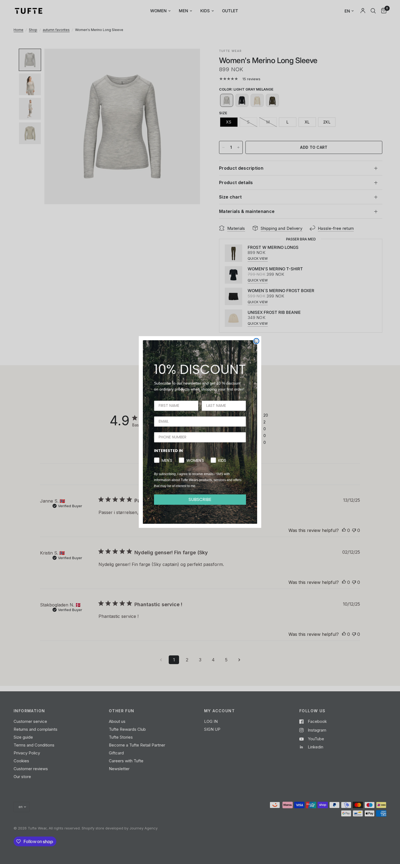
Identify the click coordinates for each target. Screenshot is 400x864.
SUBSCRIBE (200, 499)
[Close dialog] (256, 341)
